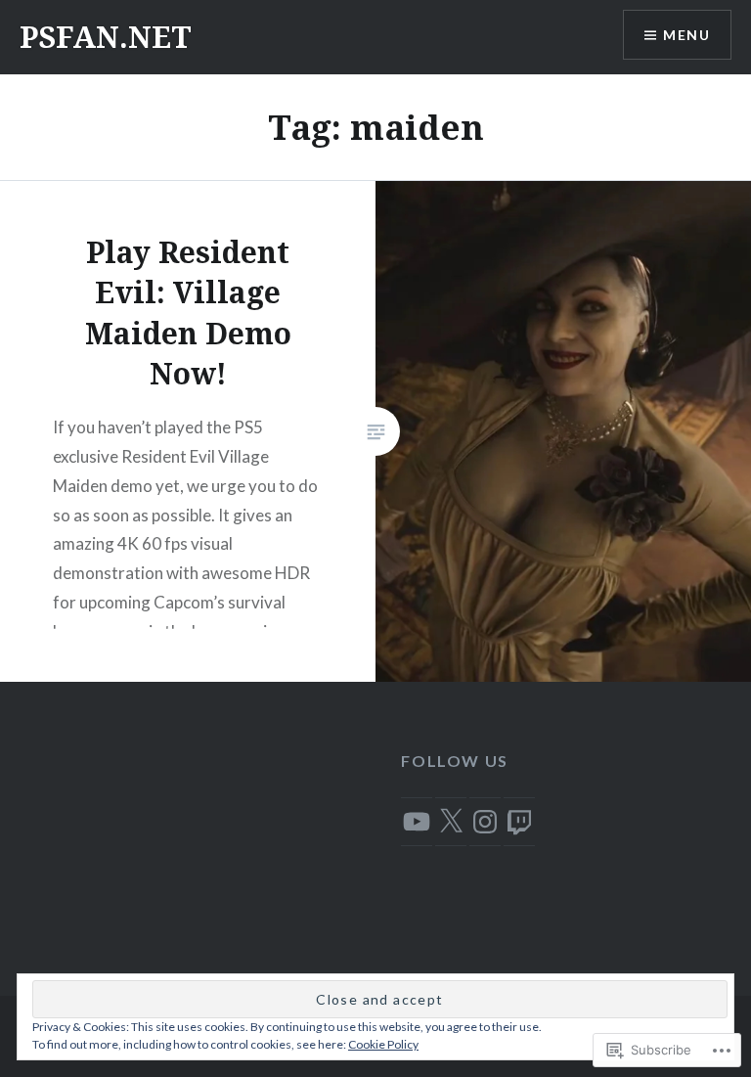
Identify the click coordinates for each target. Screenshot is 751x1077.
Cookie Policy (383, 1044)
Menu (686, 34)
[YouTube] (416, 821)
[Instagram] (485, 821)
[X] (450, 821)
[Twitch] (519, 821)
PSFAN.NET (106, 37)
